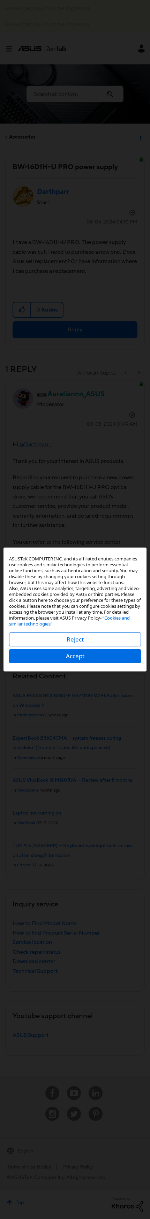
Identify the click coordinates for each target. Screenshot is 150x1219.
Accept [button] (75, 656)
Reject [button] (75, 639)
